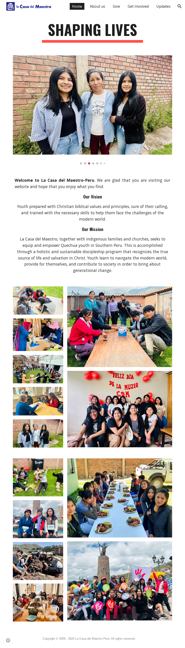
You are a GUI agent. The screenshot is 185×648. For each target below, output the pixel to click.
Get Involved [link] (138, 6)
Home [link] (77, 6)
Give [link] (116, 6)
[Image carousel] (92, 110)
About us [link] (97, 6)
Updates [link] (163, 6)
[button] (179, 6)
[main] (92, 32)
